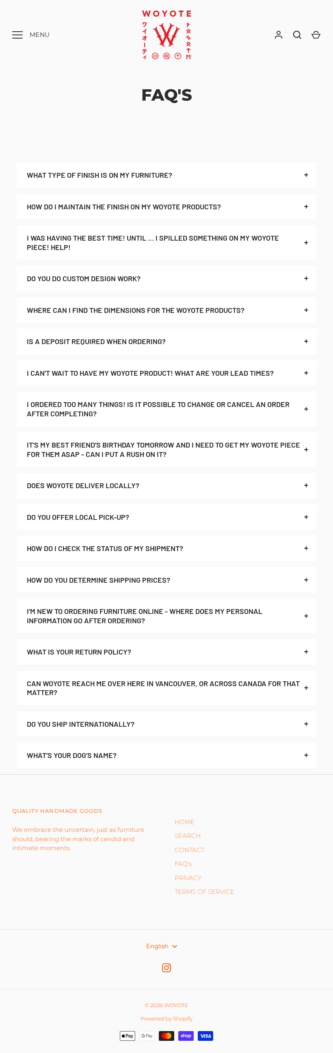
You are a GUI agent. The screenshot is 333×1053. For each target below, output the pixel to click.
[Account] (279, 35)
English (157, 946)
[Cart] (316, 35)
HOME (185, 822)
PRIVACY (188, 878)
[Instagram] (166, 968)
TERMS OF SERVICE (204, 892)
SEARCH (188, 836)
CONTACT (189, 850)
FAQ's (183, 864)
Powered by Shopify (166, 1018)
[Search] (297, 35)
